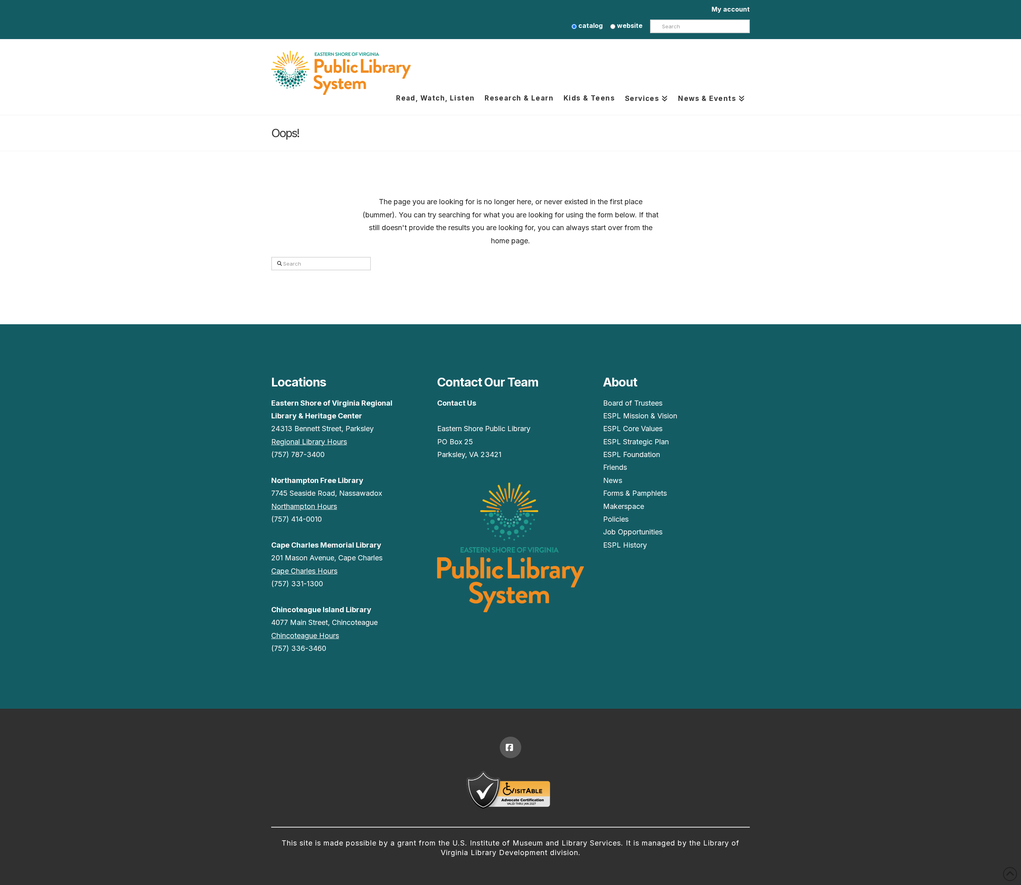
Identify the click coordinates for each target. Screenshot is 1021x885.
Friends (615, 467)
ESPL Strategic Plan (636, 442)
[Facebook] (510, 747)
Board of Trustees (632, 403)
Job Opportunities (632, 532)
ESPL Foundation (631, 454)
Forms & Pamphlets (635, 493)
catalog (590, 26)
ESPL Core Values (632, 428)
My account (731, 9)
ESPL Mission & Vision (640, 416)
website (629, 26)
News (612, 480)
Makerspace (623, 506)
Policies (616, 519)
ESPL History (625, 545)
